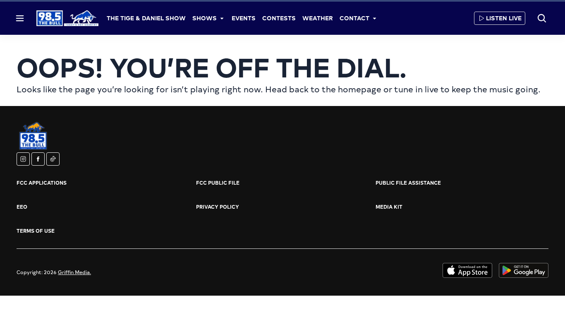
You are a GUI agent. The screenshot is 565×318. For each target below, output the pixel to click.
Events (244, 18)
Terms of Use (36, 231)
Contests (279, 18)
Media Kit (389, 207)
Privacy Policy (217, 207)
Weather (317, 18)
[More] (221, 18)
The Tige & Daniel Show (146, 18)
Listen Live (504, 18)
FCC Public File (217, 183)
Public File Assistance (408, 183)
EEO (22, 207)
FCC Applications (42, 183)
